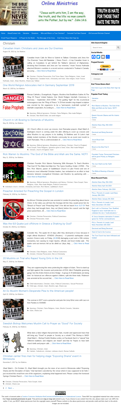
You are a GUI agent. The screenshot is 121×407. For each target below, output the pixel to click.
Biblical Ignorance (43, 113)
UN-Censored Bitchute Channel (99, 33)
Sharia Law (30, 81)
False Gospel (31, 147)
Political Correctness (60, 184)
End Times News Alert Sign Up (68, 38)
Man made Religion (75, 113)
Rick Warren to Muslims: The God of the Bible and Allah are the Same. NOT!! (45, 154)
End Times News (58, 76)
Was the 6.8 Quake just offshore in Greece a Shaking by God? (37, 223)
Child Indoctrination (36, 284)
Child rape (33, 286)
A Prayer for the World (27, 38)
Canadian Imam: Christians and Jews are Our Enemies (33, 48)
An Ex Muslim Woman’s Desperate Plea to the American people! (38, 290)
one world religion (55, 115)
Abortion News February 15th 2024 (103, 189)
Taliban (37, 81)
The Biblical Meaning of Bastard (103, 171)
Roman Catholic (69, 351)
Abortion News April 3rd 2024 (102, 186)
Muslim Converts (66, 308)
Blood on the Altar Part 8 (100, 147)
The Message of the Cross (46, 38)
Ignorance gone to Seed (57, 147)
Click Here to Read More (46, 71)
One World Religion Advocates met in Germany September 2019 (38, 85)
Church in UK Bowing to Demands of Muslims (28, 119)
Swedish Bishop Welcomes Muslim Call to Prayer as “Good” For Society (42, 323)
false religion (70, 79)
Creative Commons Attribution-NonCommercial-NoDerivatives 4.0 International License (51, 396)
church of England (42, 150)
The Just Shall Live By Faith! (102, 164)
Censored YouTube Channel (76, 33)
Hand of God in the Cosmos (101, 232)
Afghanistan (34, 79)
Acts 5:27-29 (80, 206)
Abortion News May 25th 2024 (102, 125)
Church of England (80, 145)
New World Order (42, 115)
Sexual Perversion (77, 284)
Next (11, 388)
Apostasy (33, 113)
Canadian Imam (44, 79)
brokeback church (11, 187)
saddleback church (56, 187)
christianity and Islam (57, 79)
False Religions (70, 76)
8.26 (55, 238)
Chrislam (33, 76)
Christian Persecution (44, 76)
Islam (78, 76)
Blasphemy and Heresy (58, 145)
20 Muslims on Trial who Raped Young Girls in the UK (32, 258)
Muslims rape (53, 286)
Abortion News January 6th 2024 (103, 199)
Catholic (32, 351)
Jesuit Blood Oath (98, 140)
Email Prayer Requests (9, 38)
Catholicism (40, 351)
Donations (35, 33)
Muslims (22, 81)
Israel (83, 76)
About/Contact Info (14, 33)
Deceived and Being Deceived (102, 132)
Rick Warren (45, 187)
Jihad (16, 81)
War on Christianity (58, 254)
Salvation (26, 33)
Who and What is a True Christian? (53, 33)
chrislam (32, 115)
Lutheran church (57, 351)
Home (3, 33)
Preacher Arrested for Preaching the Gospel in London (33, 191)
